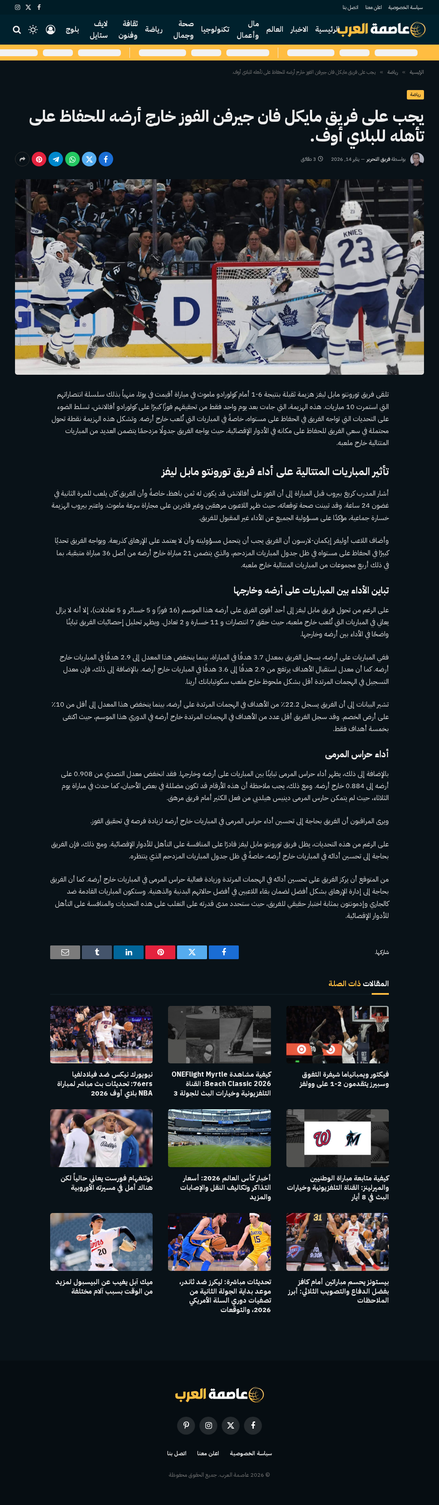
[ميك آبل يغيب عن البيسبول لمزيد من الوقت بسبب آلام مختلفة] (101, 1242)
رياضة (153, 29)
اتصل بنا (350, 7)
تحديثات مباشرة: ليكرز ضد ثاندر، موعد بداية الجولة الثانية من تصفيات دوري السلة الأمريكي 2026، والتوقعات (225, 1296)
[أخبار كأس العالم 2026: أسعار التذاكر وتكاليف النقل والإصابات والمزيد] (219, 1138)
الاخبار (299, 29)
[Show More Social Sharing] (22, 159)
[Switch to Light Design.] (33, 29)
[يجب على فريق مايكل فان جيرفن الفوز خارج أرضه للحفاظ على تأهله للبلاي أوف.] (219, 277)
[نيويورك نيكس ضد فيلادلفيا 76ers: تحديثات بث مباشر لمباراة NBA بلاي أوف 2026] (101, 1035)
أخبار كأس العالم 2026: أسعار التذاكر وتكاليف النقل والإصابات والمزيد (225, 1188)
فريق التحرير (378, 159)
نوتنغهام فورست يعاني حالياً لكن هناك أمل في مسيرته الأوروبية (106, 1183)
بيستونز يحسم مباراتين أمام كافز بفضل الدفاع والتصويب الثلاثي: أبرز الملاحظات (338, 1292)
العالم (274, 29)
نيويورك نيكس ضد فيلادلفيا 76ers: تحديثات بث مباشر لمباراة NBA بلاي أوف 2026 (105, 1084)
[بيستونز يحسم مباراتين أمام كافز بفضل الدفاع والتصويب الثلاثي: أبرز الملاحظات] (337, 1242)
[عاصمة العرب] (382, 29)
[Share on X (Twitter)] (89, 159)
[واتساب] (72, 159)
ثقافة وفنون (128, 29)
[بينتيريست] (39, 159)
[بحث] (18, 29)
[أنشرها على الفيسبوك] (106, 159)
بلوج (72, 29)
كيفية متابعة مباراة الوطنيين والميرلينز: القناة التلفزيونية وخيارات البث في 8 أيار (338, 1188)
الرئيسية (327, 29)
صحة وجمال (183, 29)
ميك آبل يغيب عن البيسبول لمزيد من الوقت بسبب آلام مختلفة (104, 1287)
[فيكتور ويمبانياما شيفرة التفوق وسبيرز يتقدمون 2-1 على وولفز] (337, 1035)
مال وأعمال (248, 29)
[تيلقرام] (55, 159)
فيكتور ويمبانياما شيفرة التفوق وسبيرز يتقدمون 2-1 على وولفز (344, 1079)
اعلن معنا (373, 7)
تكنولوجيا (215, 29)
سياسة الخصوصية (405, 7)
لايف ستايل (99, 29)
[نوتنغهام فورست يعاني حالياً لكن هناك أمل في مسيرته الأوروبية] (101, 1138)
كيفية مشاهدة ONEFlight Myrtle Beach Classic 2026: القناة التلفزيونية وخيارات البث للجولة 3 (221, 1084)
